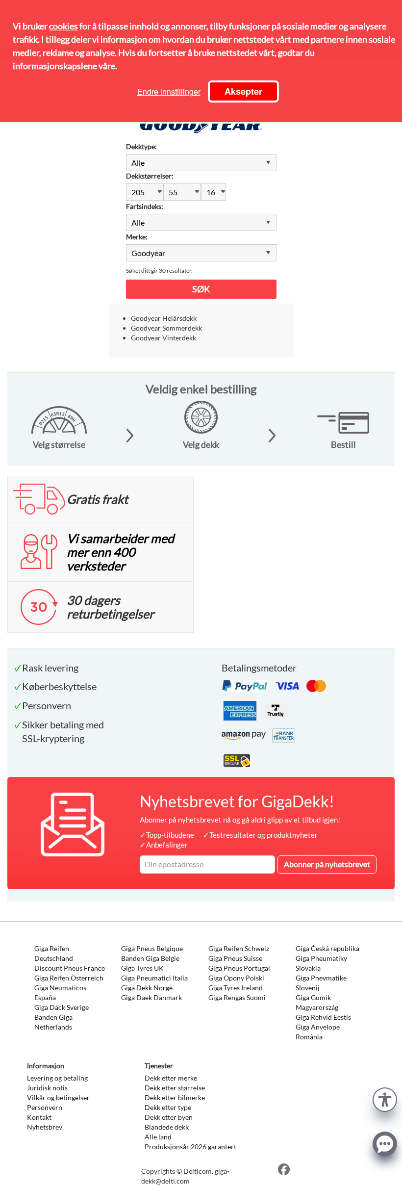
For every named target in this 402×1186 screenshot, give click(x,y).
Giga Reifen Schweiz (238, 948)
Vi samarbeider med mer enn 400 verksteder (120, 552)
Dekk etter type (168, 1107)
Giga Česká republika (327, 948)
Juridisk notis (47, 1087)
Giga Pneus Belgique (152, 948)
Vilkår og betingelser (58, 1097)
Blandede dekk (167, 1127)
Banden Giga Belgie (150, 958)
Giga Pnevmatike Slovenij (321, 983)
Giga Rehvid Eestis (323, 1017)
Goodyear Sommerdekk (166, 328)
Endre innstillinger (169, 91)
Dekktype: (141, 146)
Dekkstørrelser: (150, 176)
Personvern (44, 1107)
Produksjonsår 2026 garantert (190, 1146)
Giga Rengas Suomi (237, 997)
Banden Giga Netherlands (53, 1022)
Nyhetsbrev (44, 1127)
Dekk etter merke (171, 1078)
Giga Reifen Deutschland (53, 953)
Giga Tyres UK (142, 968)
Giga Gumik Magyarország (317, 1002)
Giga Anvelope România (318, 1032)
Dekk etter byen (169, 1117)
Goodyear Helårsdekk (164, 318)
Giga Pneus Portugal (239, 968)
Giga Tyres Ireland (235, 987)
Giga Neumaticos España (60, 992)
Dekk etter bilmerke (175, 1097)
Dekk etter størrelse (175, 1087)
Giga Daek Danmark (151, 997)
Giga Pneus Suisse (235, 958)
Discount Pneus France (69, 968)
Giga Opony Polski (236, 978)
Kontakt (39, 1117)
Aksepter (243, 91)
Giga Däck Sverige (61, 1007)
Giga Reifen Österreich (68, 978)
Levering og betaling (57, 1078)
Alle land (158, 1137)
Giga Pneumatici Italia (154, 978)
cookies (63, 26)
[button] (385, 1098)
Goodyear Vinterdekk (163, 338)
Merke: (137, 236)
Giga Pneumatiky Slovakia (321, 963)
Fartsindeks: (144, 206)
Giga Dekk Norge (147, 987)
